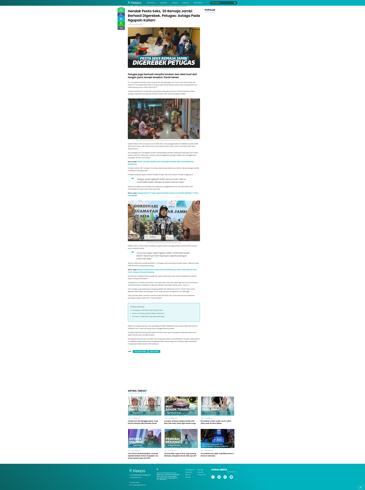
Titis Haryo (139, 24)
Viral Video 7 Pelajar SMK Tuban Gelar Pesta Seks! (148, 316)
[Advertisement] (182, 373)
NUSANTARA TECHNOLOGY (142, 475)
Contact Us (188, 472)
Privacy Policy (202, 475)
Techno (163, 3)
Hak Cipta (201, 470)
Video (175, 3)
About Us (188, 475)
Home (129, 6)
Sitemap (187, 477)
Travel (185, 3)
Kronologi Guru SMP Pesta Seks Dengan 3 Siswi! (147, 310)
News (134, 6)
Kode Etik (200, 472)
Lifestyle (151, 3)
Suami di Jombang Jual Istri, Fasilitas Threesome (148, 313)
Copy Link (121, 27)
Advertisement (189, 470)
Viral (129, 418)
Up (361, 487)
